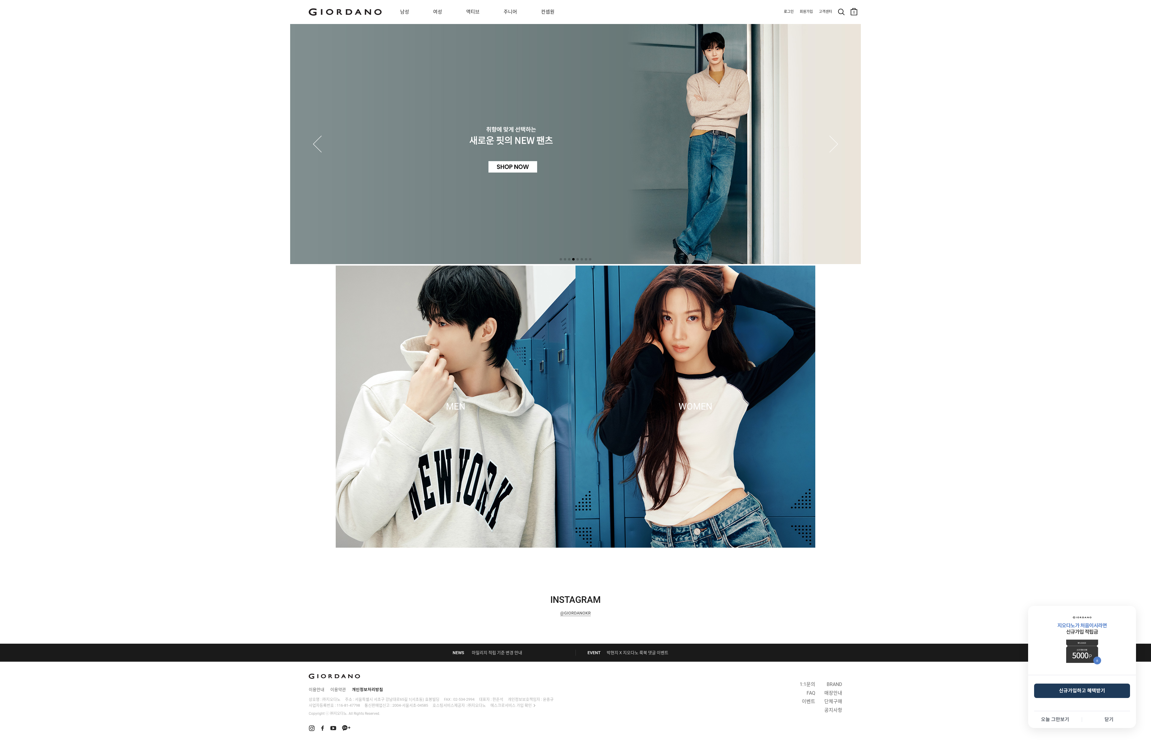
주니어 (510, 12)
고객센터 (825, 12)
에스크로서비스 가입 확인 (511, 705)
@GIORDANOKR (575, 613)
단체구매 (833, 701)
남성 (404, 12)
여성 (437, 12)
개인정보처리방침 (367, 689)
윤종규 (548, 699)
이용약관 (338, 689)
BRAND (834, 684)
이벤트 (808, 701)
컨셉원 (548, 12)
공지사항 (833, 710)
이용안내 (316, 689)
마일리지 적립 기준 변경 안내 (497, 652)
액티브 (473, 12)
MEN (455, 407)
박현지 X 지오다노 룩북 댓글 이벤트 (637, 652)
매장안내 (833, 693)
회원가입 (806, 12)
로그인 (789, 12)
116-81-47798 (348, 705)
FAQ (811, 693)
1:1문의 (807, 684)
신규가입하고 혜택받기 (1082, 690)
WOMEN (695, 407)
